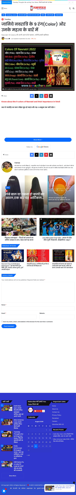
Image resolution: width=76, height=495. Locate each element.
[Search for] (74, 9)
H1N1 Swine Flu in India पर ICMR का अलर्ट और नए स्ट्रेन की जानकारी (19, 466)
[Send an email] (9, 38)
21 (43, 442)
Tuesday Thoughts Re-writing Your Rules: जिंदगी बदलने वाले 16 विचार (19, 437)
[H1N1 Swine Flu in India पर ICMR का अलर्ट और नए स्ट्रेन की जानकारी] (6, 464)
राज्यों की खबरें (50, 15)
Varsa (6, 38)
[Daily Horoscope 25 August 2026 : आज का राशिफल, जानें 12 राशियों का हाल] (6, 448)
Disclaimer (55, 418)
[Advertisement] (8, 358)
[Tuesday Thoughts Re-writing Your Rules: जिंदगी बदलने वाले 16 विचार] (6, 434)
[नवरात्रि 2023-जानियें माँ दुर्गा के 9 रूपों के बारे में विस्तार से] (38, 255)
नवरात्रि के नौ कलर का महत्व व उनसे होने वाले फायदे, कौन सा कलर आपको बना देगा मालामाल (62, 266)
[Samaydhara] (38, 8)
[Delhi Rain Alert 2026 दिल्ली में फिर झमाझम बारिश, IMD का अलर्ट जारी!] (6, 408)
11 (32, 438)
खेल (47, 488)
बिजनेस (54, 488)
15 (46, 438)
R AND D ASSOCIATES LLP (37, 485)
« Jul (28, 455)
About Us (55, 409)
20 (39, 442)
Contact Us (55, 412)
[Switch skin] (70, 9)
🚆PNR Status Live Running (65, 488)
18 (32, 442)
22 (46, 442)
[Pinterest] (46, 96)
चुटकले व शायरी (40, 488)
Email (3, 313)
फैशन (43, 15)
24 (28, 446)
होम (11, 488)
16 (50, 438)
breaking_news (11, 15)
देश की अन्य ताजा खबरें (33, 15)
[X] (37, 96)
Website (42, 313)
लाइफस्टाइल (59, 15)
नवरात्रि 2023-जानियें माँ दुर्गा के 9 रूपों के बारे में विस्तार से (38, 265)
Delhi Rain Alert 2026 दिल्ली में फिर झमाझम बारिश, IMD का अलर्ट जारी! (18, 411)
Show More (38, 140)
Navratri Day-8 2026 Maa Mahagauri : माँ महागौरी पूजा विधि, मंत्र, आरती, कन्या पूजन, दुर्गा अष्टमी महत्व (12, 266)
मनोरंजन (23, 488)
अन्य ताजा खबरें (22, 15)
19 (35, 442)
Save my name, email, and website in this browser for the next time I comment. (28, 321)
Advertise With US (58, 424)
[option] (38, 195)
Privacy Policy (56, 415)
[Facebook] (32, 96)
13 (39, 438)
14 (43, 438)
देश (3, 15)
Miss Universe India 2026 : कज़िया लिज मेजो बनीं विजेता (19, 424)
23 (50, 442)
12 (35, 438)
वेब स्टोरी (15, 488)
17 (28, 442)
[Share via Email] (51, 96)
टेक (35, 488)
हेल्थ (50, 488)
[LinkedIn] (41, 96)
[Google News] (43, 147)
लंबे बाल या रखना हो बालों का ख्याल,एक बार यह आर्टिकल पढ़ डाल (24, 196)
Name (3, 305)
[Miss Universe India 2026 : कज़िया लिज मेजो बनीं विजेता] (6, 422)
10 (28, 438)
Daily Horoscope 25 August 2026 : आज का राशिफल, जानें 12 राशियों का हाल (19, 452)
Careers (54, 421)
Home (54, 406)
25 (32, 446)
